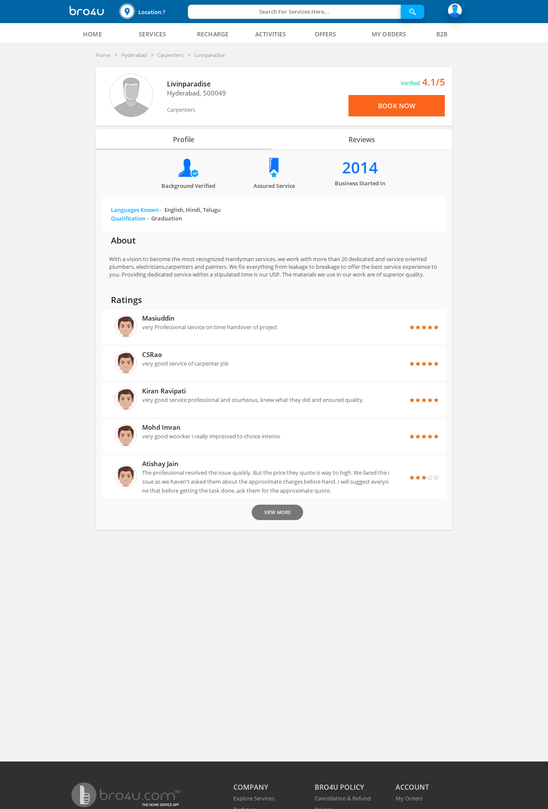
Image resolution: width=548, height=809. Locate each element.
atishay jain (160, 463)
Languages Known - (165, 210)
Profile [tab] (183, 139)
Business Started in (360, 183)
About (123, 240)
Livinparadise (189, 84)
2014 (360, 167)
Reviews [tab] (361, 139)
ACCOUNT (412, 787)
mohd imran (161, 427)
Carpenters (181, 109)
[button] (152, 12)
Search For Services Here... (294, 11)
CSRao (152, 354)
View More (277, 512)
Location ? (151, 12)
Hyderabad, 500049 (196, 93)
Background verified (188, 186)
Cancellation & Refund (343, 798)
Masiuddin (158, 318)
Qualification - (146, 218)
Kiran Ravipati (164, 391)
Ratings (126, 300)
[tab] (92, 34)
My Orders (409, 798)
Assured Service (274, 186)
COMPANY (250, 787)
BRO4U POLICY (339, 787)
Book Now (396, 105)
